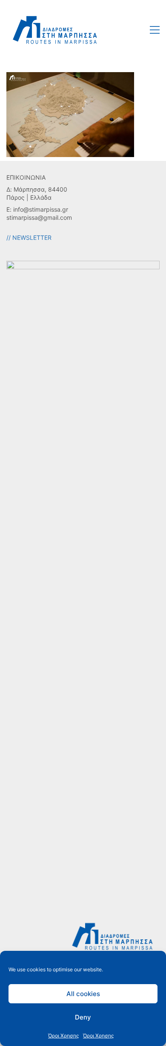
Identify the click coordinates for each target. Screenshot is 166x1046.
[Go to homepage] (55, 30)
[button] (155, 30)
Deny (83, 1017)
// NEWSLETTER (29, 237)
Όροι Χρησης (63, 1035)
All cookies (83, 994)
